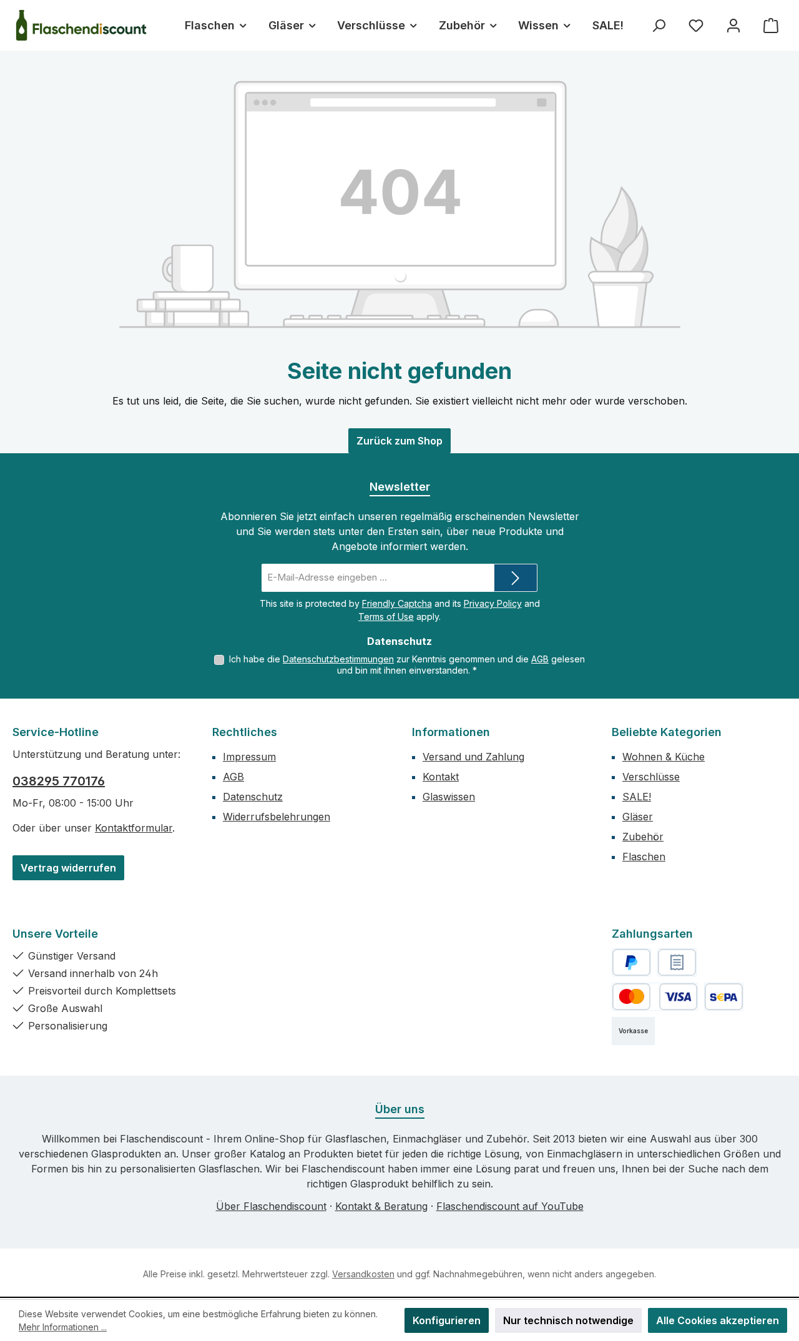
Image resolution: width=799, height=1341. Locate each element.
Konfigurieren (447, 1320)
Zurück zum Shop (399, 441)
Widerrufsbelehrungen (276, 816)
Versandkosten (363, 1274)
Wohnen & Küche (663, 756)
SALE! (636, 796)
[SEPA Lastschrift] (723, 997)
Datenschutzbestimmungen (338, 659)
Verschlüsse (651, 776)
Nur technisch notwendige (568, 1320)
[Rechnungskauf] (677, 962)
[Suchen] (658, 25)
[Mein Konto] (733, 25)
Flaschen (643, 856)
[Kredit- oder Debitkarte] (655, 997)
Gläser (637, 816)
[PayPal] (631, 962)
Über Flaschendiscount (271, 1206)
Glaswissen (449, 796)
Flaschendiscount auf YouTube (510, 1206)
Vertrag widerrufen (68, 868)
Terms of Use (386, 616)
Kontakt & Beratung (381, 1206)
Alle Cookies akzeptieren (717, 1320)
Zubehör (643, 836)
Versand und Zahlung (473, 756)
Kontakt (441, 776)
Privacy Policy (493, 603)
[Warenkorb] (771, 25)
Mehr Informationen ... (63, 1327)
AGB (540, 659)
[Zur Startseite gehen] (81, 25)
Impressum (249, 756)
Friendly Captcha (397, 603)
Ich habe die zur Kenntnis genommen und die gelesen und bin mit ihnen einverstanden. (407, 664)
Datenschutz (253, 796)
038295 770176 (58, 781)
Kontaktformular (133, 828)
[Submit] (515, 578)
